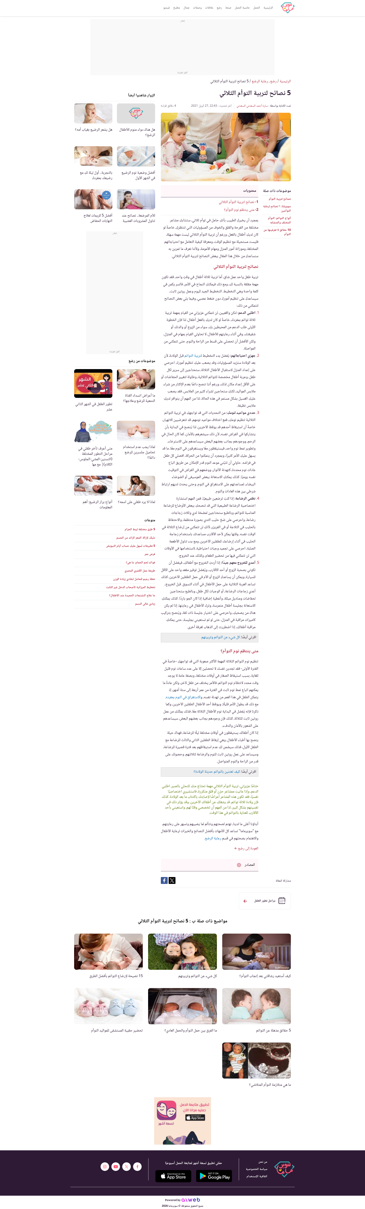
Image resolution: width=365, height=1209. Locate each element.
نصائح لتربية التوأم (280, 199)
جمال (186, 7)
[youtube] (115, 1166)
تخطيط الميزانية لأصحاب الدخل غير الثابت (130, 587)
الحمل (256, 7)
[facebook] (137, 1166)
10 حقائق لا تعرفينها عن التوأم (277, 232)
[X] (126, 1166)
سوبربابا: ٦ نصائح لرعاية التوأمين (277, 208)
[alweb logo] (191, 1200)
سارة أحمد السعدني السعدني (252, 106)
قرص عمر (149, 554)
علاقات (209, 7)
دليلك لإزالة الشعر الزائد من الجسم (135, 538)
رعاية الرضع (213, 838)
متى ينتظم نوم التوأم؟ (239, 210)
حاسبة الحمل (242, 7)
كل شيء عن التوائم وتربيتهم (220, 637)
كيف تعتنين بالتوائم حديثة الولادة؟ (217, 772)
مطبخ (176, 7)
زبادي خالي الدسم (145, 604)
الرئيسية (268, 7)
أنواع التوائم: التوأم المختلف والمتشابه (279, 220)
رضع (219, 7)
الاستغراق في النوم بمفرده (183, 697)
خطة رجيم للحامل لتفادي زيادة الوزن (134, 579)
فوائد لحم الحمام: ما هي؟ (140, 562)
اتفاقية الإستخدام (257, 1176)
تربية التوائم (192, 356)
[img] (182, 1121)
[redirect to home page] (288, 8)
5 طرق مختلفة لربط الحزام (140, 529)
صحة (228, 7)
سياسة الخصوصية (256, 1169)
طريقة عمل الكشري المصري (140, 570)
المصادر (250, 865)
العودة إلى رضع (247, 848)
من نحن (262, 1162)
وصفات (197, 7)
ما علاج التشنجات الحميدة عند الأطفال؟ (132, 595)
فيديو (166, 7)
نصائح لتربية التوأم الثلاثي (236, 202)
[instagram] (105, 1166)
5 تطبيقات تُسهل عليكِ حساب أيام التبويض (130, 546)
